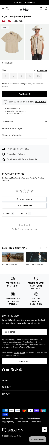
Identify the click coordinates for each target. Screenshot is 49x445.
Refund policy (22, 422)
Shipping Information (12, 135)
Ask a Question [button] (26, 205)
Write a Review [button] (25, 199)
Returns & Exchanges (12, 128)
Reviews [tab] (6, 213)
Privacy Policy (19, 353)
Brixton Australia (14, 436)
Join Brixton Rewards (24, 2)
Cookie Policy (36, 422)
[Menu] (3, 8)
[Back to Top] (44, 429)
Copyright (6, 418)
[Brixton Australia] (24, 8)
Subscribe (24, 361)
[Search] (8, 8)
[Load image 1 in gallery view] (12, 42)
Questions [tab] (23, 213)
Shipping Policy (8, 422)
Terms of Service (27, 347)
